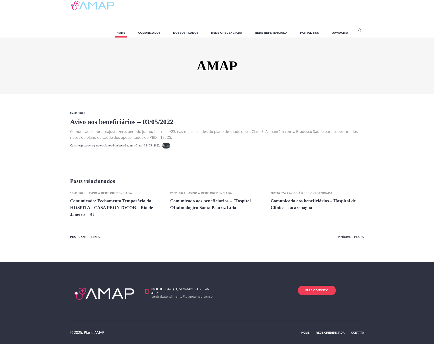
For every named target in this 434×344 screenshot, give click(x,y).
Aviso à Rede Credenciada (110, 193)
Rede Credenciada (330, 332)
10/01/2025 (77, 193)
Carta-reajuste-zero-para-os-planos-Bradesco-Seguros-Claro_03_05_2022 (115, 145)
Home (305, 332)
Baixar (166, 145)
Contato (357, 332)
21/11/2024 (177, 193)
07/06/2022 (77, 113)
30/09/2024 (278, 193)
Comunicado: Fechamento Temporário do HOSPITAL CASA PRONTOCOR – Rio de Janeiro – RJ (111, 207)
